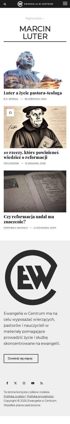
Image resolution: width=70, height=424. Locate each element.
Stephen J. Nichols (15, 227)
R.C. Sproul (11, 98)
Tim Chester (11, 163)
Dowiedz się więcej (20, 358)
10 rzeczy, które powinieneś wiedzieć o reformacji (31, 155)
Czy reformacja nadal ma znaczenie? (29, 219)
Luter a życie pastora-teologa (33, 92)
